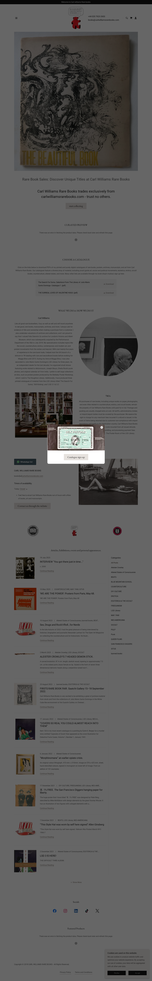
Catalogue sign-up (76, 457)
